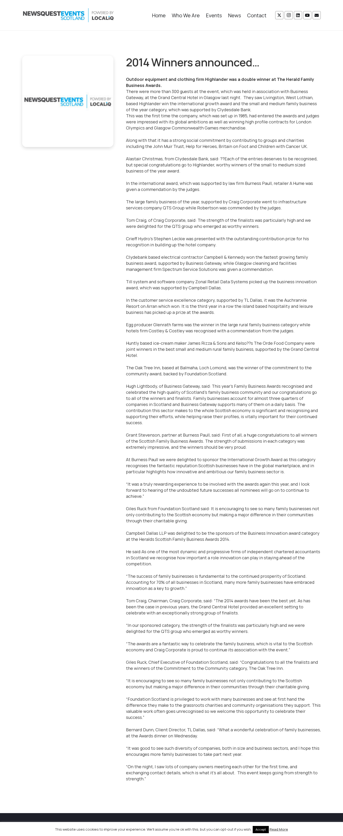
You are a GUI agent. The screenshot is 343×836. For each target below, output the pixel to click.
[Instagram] (288, 15)
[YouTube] (307, 15)
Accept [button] (261, 829)
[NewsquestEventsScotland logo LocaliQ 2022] (68, 15)
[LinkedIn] (298, 15)
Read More (279, 829)
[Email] (316, 15)
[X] (279, 15)
